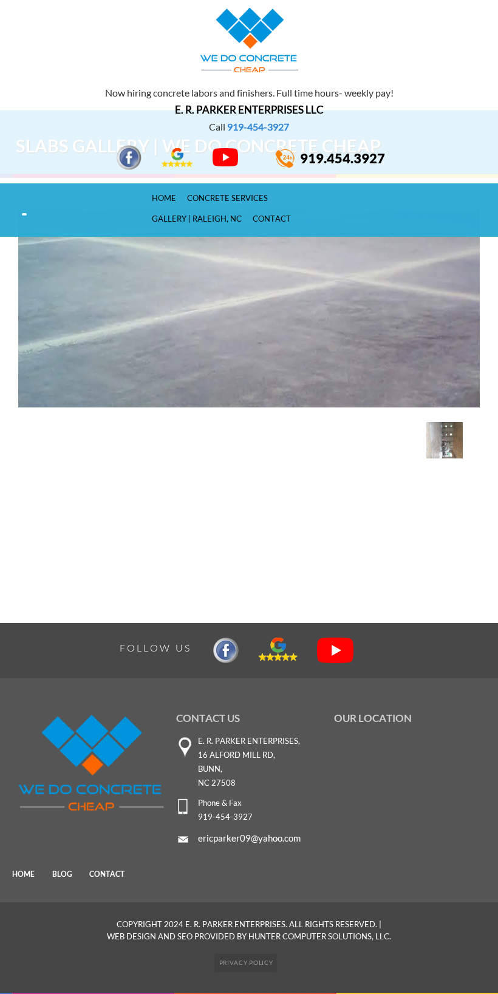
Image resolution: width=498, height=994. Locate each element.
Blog (62, 874)
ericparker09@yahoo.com (249, 837)
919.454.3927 (342, 158)
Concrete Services (227, 198)
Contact (272, 218)
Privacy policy (246, 962)
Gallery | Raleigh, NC (197, 218)
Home (164, 198)
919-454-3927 (258, 126)
